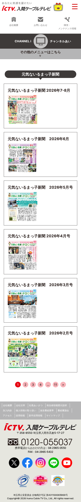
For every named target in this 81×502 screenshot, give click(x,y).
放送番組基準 (47, 410)
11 (55, 384)
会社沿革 (20, 405)
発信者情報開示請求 (57, 405)
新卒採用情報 (35, 415)
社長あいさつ (36, 405)
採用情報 (20, 415)
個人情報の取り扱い (26, 410)
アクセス (7, 415)
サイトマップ (53, 415)
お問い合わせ (40, 25)
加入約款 (7, 410)
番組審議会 (63, 410)
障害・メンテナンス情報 (67, 27)
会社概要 (13, 25)
